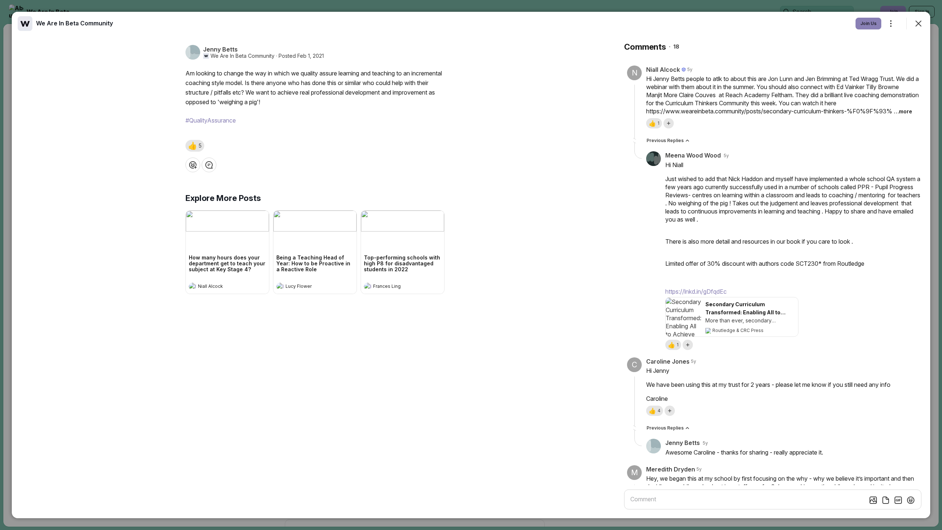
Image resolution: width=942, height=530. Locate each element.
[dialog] (471, 265)
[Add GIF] (898, 500)
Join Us (868, 23)
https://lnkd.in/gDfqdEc (696, 291)
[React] (193, 165)
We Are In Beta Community (242, 56)
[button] (194, 146)
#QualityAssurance (210, 120)
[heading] (220, 287)
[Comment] (209, 165)
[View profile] (192, 286)
